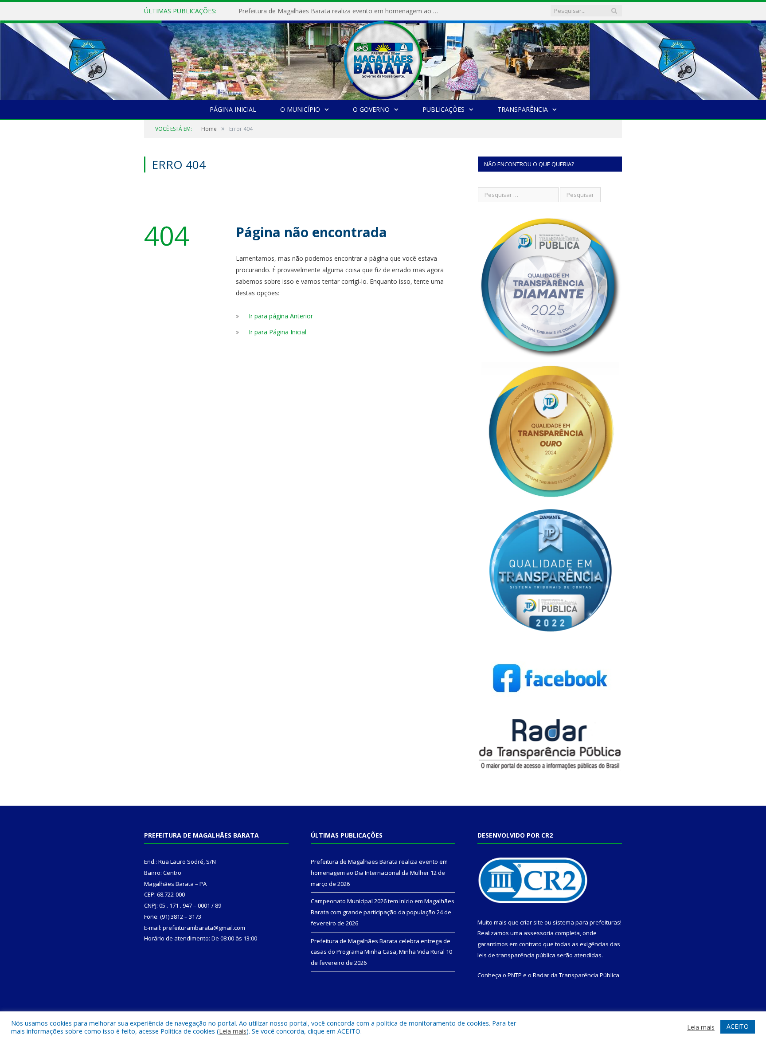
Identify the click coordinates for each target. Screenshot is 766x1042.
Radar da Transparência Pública (576, 975)
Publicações (443, 109)
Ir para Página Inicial (277, 332)
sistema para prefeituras (586, 922)
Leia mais (232, 1031)
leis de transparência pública (516, 955)
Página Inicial (233, 109)
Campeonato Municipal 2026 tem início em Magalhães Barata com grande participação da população (340, 11)
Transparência (522, 109)
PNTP (515, 975)
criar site (531, 922)
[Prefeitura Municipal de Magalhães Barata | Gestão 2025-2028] (383, 58)
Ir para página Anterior (281, 316)
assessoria (539, 933)
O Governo (371, 109)
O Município (300, 109)
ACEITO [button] (738, 1026)
